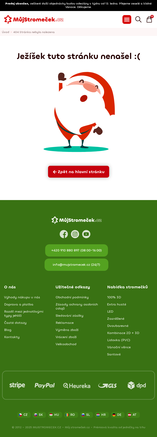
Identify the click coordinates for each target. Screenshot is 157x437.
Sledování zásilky (69, 316)
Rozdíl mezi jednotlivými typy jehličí (23, 314)
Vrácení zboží (66, 337)
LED (110, 312)
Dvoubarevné (117, 326)
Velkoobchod (66, 344)
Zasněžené (115, 319)
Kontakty (12, 337)
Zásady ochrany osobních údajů (77, 306)
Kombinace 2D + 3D (123, 333)
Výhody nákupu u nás (22, 297)
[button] (126, 19)
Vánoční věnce (119, 347)
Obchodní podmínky (72, 297)
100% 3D (114, 297)
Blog (7, 330)
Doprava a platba (18, 304)
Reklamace (65, 323)
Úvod (5, 32)
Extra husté (116, 304)
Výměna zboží (67, 330)
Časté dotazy (15, 323)
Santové (114, 354)
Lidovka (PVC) (118, 340)
